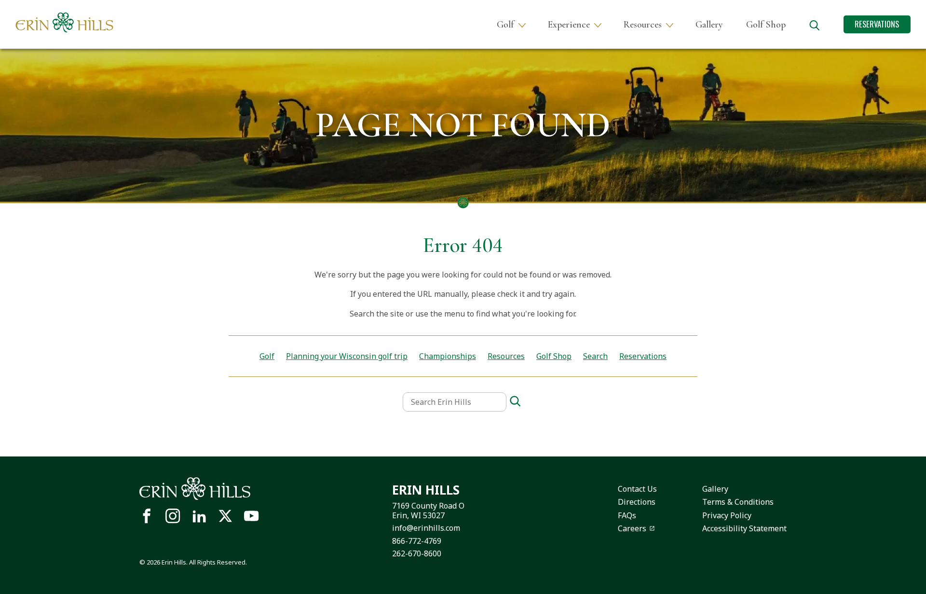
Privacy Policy (726, 515)
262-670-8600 (416, 553)
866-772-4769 (416, 541)
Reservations (877, 24)
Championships (447, 356)
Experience (569, 24)
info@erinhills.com (426, 528)
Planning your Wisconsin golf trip (347, 356)
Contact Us (637, 488)
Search (595, 356)
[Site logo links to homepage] (64, 22)
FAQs (627, 515)
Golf (505, 24)
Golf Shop (766, 24)
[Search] (515, 401)
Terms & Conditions (738, 502)
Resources (643, 24)
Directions (636, 502)
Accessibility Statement (744, 528)
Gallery (709, 24)
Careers (632, 528)
